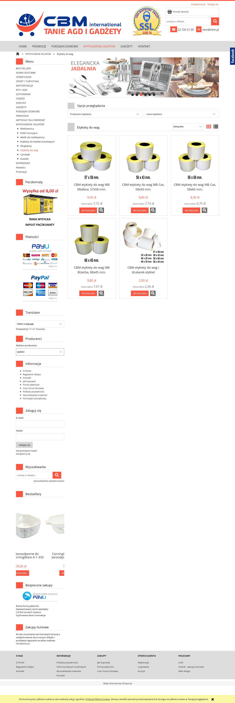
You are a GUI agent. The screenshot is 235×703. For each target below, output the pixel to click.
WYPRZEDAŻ (23, 163)
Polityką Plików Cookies (98, 699)
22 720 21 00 (183, 30)
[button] (101, 210)
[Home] (69, 23)
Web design (184, 671)
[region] (143, 77)
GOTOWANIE (23, 94)
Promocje (21, 171)
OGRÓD (20, 98)
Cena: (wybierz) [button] (154, 114)
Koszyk (141, 671)
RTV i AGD (21, 90)
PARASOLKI (22, 115)
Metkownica (27, 128)
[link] (143, 77)
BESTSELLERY (23, 68)
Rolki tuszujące (29, 133)
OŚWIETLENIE (23, 77)
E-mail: (20, 417)
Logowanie (143, 666)
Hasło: (19, 430)
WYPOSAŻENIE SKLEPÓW (30, 124)
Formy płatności (31, 384)
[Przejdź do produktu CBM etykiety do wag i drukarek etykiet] (143, 242)
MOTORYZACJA (24, 85)
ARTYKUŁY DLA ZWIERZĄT (30, 120)
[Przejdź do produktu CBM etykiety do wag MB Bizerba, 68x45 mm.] (91, 242)
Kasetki (24, 158)
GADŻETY (21, 107)
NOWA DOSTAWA (26, 72)
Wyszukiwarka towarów (35, 395)
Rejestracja (143, 662)
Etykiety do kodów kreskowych (37, 141)
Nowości (21, 167)
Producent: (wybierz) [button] (80, 114)
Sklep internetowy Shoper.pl (117, 683)
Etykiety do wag (29, 150)
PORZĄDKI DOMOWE (28, 111)
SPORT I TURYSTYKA (27, 81)
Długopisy (26, 146)
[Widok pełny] (215, 126)
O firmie (27, 370)
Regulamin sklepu (32, 374)
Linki (180, 662)
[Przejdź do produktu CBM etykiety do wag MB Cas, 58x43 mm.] (143, 159)
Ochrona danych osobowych (71, 666)
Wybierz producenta (26, 345)
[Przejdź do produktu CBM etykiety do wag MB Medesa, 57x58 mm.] (91, 159)
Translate (40, 329)
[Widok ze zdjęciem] (208, 126)
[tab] (132, 94)
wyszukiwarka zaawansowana (49, 480)
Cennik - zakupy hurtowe (191, 666)
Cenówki (25, 154)
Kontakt (27, 377)
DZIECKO (21, 102)
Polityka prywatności (33, 391)
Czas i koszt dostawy (33, 388)
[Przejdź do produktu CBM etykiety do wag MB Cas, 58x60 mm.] (195, 159)
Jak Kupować (29, 381)
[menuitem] (22, 46)
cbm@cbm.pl (208, 30)
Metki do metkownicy (32, 137)
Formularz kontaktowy (34, 398)
